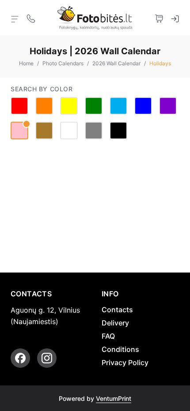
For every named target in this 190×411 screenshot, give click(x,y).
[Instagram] (47, 358)
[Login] (175, 17)
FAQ (108, 336)
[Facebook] (20, 358)
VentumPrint (113, 398)
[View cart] (159, 17)
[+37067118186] (31, 17)
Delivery (115, 322)
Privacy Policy (125, 362)
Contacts (117, 309)
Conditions (120, 349)
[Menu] (15, 18)
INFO (110, 293)
